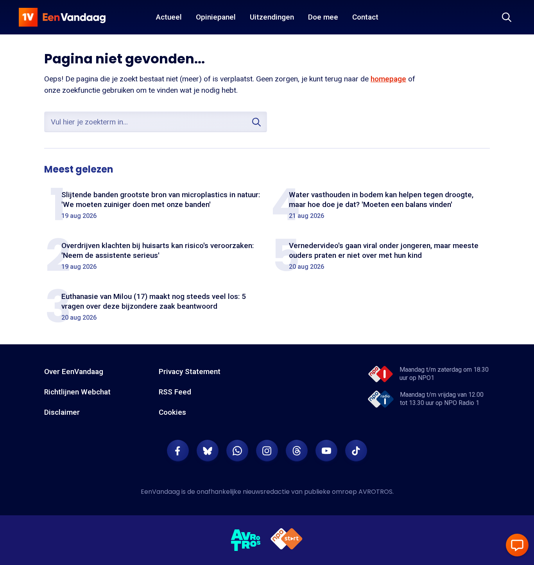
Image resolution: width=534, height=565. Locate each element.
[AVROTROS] (246, 540)
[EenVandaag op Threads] (297, 451)
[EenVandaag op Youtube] (326, 451)
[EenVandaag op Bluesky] (208, 451)
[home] (62, 17)
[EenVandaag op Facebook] (178, 451)
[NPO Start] (286, 540)
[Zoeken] (506, 17)
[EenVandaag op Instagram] (267, 451)
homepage (388, 78)
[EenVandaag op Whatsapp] (237, 451)
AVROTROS (375, 491)
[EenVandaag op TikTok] (356, 451)
